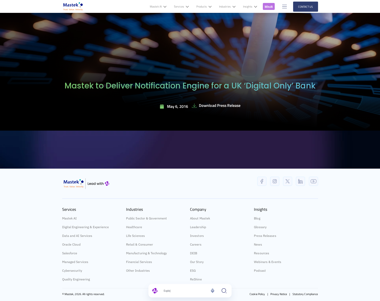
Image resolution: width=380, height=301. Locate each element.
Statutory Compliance (305, 294)
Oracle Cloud (71, 244)
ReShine (196, 279)
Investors (197, 236)
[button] (284, 6)
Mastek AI (69, 218)
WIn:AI (269, 6)
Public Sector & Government (146, 218)
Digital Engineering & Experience (85, 227)
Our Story (197, 262)
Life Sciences (135, 236)
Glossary (260, 227)
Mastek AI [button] (156, 6)
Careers (195, 244)
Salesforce (69, 253)
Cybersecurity (72, 271)
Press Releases (265, 236)
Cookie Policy (257, 294)
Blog (257, 218)
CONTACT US (305, 7)
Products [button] (201, 6)
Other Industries (138, 271)
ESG (193, 271)
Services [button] (179, 6)
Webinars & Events (267, 262)
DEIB (193, 253)
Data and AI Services (77, 236)
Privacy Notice (278, 294)
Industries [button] (225, 6)
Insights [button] (248, 6)
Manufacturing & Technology (146, 253)
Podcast (260, 271)
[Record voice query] (213, 291)
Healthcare (134, 227)
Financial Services (139, 262)
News (258, 244)
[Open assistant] (224, 290)
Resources (261, 253)
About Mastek (200, 218)
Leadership (198, 227)
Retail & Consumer (139, 244)
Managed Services (75, 262)
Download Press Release (219, 105)
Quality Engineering (76, 279)
